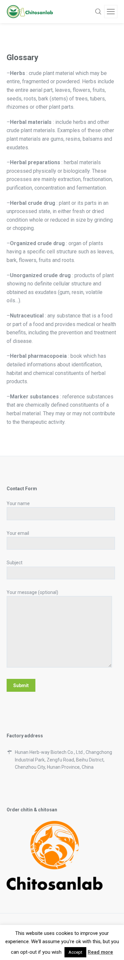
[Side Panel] (110, 11)
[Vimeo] (62, 942)
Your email (18, 533)
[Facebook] (47, 942)
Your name (18, 503)
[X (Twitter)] (77, 942)
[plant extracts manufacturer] (30, 11)
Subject (14, 562)
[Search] (98, 11)
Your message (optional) (32, 592)
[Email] (32, 942)
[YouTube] (92, 942)
